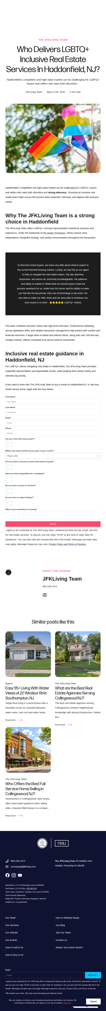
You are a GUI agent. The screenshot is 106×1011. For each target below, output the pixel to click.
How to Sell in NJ (14, 947)
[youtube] (51, 595)
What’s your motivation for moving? (21, 509)
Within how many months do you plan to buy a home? (29, 451)
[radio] (7, 442)
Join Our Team (63, 932)
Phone (8, 428)
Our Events (11, 940)
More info (67, 1003)
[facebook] (7, 875)
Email (8, 418)
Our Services (12, 925)
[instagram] (45, 595)
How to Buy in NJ (14, 955)
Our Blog (60, 925)
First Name (10, 397)
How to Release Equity (67, 918)
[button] (53, 456)
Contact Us (61, 940)
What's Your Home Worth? (69, 947)
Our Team (10, 918)
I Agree (93, 1001)
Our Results (11, 932)
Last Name (10, 407)
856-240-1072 (50, 586)
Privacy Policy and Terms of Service (67, 544)
